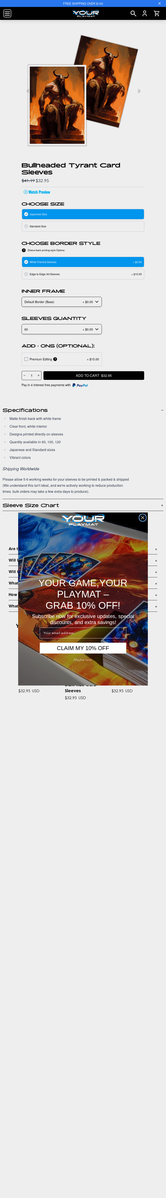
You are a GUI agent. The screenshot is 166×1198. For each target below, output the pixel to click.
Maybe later (83, 659)
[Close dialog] (142, 517)
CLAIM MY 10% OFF (83, 648)
